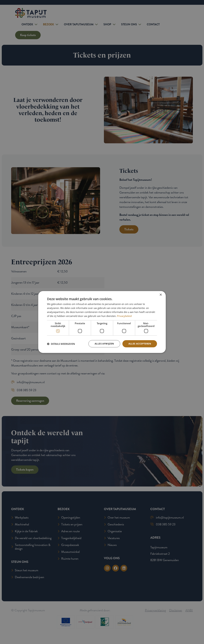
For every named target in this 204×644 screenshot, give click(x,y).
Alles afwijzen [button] (104, 343)
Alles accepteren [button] (139, 343)
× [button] (160, 295)
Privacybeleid (124, 316)
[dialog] (102, 322)
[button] (61, 343)
